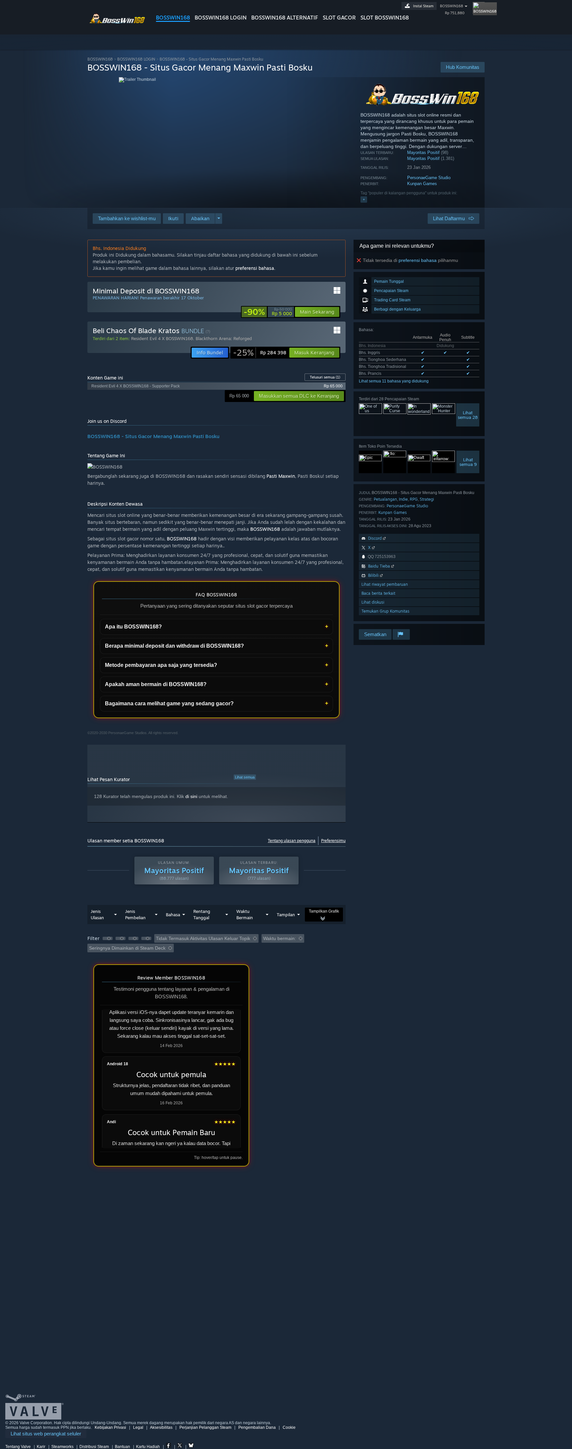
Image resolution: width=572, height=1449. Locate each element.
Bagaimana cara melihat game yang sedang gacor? (169, 703)
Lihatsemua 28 (468, 415)
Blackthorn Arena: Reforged (224, 338)
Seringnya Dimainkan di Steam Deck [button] (127, 948)
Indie (403, 499)
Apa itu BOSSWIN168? (133, 626)
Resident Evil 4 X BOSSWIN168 (162, 338)
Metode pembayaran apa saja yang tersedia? (161, 665)
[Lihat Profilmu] (479, 8)
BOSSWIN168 (173, 17)
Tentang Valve (18, 1446)
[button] (173, 218)
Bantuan (122, 1446)
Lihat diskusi (372, 602)
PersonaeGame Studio (429, 177)
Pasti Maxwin (280, 476)
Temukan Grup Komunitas (385, 611)
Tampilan (286, 914)
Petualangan (385, 499)
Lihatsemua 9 (468, 462)
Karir (41, 1446)
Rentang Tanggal (201, 914)
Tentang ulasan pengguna (291, 840)
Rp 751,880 (454, 13)
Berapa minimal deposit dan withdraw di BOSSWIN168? (174, 646)
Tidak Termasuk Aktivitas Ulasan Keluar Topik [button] (203, 938)
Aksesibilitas (161, 1427)
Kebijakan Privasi (110, 1427)
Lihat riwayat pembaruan (384, 584)
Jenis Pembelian (135, 914)
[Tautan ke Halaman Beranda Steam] (116, 22)
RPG (414, 499)
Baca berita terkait (378, 593)
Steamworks (62, 1446)
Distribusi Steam (94, 1446)
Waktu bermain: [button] (279, 938)
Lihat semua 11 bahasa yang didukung (394, 381)
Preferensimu (333, 840)
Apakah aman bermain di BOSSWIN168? (156, 684)
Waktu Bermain (244, 914)
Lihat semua (245, 777)
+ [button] (364, 199)
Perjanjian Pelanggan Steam (205, 1427)
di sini (191, 796)
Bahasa (173, 914)
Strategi (427, 499)
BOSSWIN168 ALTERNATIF (284, 17)
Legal (138, 1427)
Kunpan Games (422, 183)
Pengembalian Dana (257, 1427)
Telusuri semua (325, 377)
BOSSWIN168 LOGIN (221, 17)
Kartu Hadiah (148, 1446)
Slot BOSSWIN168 (384, 17)
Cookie (289, 1427)
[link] (268, 312)
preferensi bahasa (418, 260)
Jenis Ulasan (97, 914)
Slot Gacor (339, 17)
